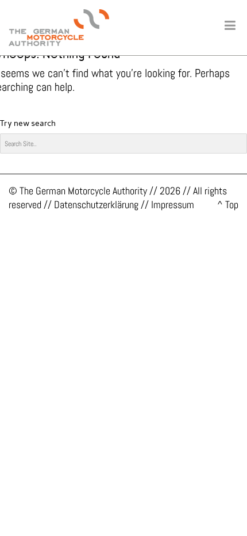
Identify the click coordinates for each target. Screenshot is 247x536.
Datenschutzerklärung (96, 204)
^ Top (227, 204)
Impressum (172, 204)
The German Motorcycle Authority (83, 190)
